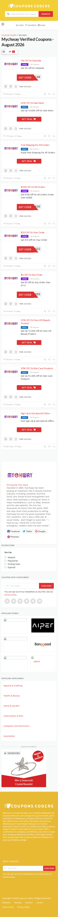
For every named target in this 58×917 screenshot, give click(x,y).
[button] (14, 531)
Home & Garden (11, 705)
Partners (29, 902)
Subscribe (46, 586)
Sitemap (17, 902)
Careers (39, 902)
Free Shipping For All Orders (35, 144)
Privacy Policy (23, 907)
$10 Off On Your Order (33, 232)
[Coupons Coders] (29, 5)
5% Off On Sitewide (31, 60)
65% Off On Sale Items (32, 102)
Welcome (6, 902)
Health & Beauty (12, 695)
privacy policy (10, 594)
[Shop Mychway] (20, 475)
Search (45, 14)
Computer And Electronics (17, 726)
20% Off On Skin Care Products (37, 368)
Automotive (9, 736)
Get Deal (27, 119)
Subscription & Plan (13, 715)
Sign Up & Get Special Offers (35, 413)
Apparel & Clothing (13, 685)
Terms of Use (8, 907)
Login (42, 25)
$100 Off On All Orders (33, 186)
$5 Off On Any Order (32, 274)
